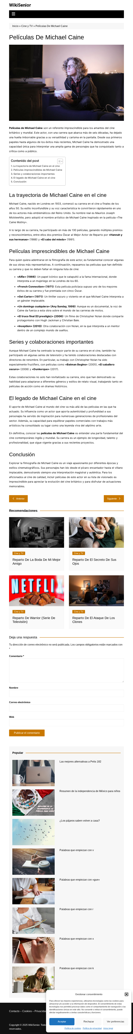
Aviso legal (108, 1028)
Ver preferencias (115, 1021)
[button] (126, 994)
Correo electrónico (19, 702)
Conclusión (19, 181)
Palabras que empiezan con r (76, 909)
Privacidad (41, 1011)
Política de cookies (73, 1028)
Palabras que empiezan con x (77, 938)
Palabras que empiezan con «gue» (80, 879)
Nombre (13, 687)
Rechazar (89, 1021)
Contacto (14, 1011)
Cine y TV (27, 26)
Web (11, 717)
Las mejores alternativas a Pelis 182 (80, 761)
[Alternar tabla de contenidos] (58, 161)
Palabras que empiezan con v (77, 850)
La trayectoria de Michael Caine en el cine (36, 166)
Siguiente (112, 498)
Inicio (15, 26)
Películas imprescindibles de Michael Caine (37, 169)
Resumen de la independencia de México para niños (90, 791)
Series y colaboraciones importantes (34, 173)
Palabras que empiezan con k (77, 968)
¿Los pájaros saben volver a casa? (80, 820)
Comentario (16, 656)
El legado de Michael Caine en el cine (34, 177)
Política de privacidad (92, 1028)
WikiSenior (20, 5)
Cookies (27, 1011)
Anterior (20, 498)
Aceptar (62, 1021)
